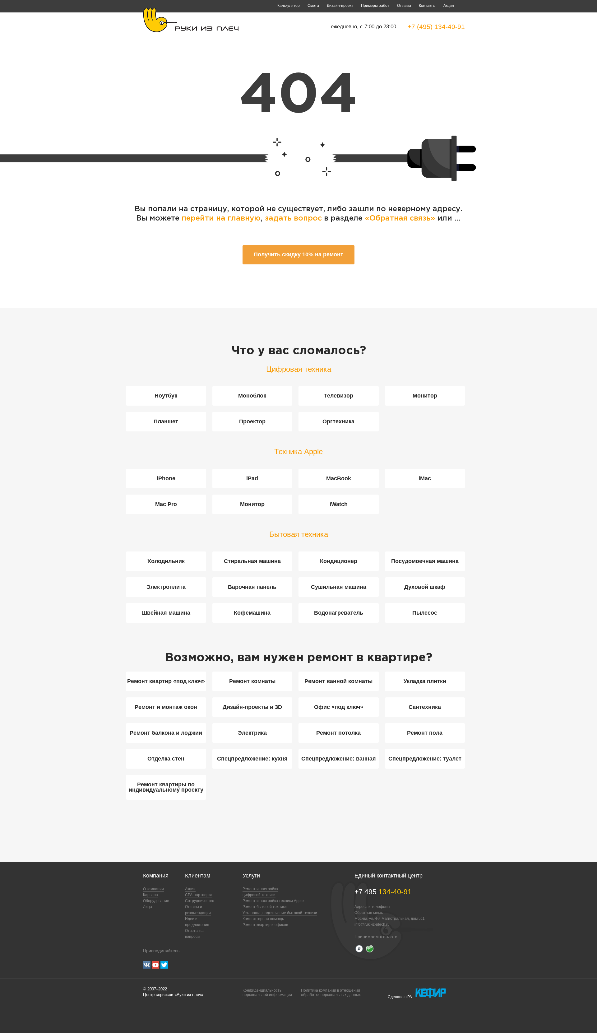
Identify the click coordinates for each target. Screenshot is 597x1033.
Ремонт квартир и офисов (265, 925)
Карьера (150, 895)
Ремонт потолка (338, 733)
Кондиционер (338, 561)
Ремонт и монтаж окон (166, 707)
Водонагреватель (338, 613)
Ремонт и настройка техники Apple (273, 901)
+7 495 (383, 892)
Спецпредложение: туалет (424, 759)
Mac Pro (166, 504)
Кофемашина (252, 613)
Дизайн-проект (340, 5)
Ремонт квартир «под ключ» (166, 681)
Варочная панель (252, 587)
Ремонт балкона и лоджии (166, 733)
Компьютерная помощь (263, 919)
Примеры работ (375, 5)
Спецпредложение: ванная (338, 759)
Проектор (252, 421)
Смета (313, 5)
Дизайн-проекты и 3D (252, 707)
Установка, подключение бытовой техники (280, 913)
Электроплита (166, 587)
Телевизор (338, 396)
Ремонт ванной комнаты (338, 681)
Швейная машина (165, 613)
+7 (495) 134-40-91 (436, 26)
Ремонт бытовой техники (265, 907)
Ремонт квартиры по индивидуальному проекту (166, 787)
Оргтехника (338, 421)
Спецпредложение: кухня (252, 759)
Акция (448, 5)
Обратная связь (368, 912)
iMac (425, 478)
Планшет (166, 421)
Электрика (252, 733)
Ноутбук (166, 396)
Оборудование (156, 901)
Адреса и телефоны (372, 907)
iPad (252, 478)
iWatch (339, 504)
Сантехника (425, 707)
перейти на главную (221, 218)
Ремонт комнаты (252, 681)
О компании (153, 889)
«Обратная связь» (401, 218)
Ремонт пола (424, 733)
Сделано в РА (400, 997)
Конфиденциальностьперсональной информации (267, 992)
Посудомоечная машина (425, 561)
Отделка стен (165, 759)
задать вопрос (293, 218)
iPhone (166, 478)
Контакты (427, 5)
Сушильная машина (338, 587)
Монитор (425, 396)
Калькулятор (288, 5)
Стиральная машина (252, 561)
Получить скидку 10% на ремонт (298, 254)
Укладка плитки (425, 681)
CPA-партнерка (198, 895)
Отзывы (404, 5)
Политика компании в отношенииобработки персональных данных (331, 992)
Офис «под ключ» (338, 707)
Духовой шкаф (424, 587)
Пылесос (424, 613)
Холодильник (166, 561)
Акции (190, 889)
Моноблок (252, 396)
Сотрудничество (199, 901)
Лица (147, 907)
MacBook (338, 478)
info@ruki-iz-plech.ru (372, 924)
